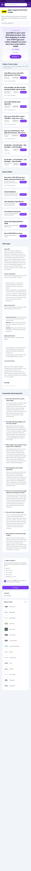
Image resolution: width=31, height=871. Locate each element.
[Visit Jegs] (4, 11)
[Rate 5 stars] (14, 385)
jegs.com (8, 568)
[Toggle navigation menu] (29, 5)
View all (25, 602)
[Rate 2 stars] (7, 385)
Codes (5, 23)
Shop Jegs (15, 587)
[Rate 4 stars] (12, 385)
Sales (11, 23)
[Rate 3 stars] (10, 385)
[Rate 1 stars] (5, 385)
